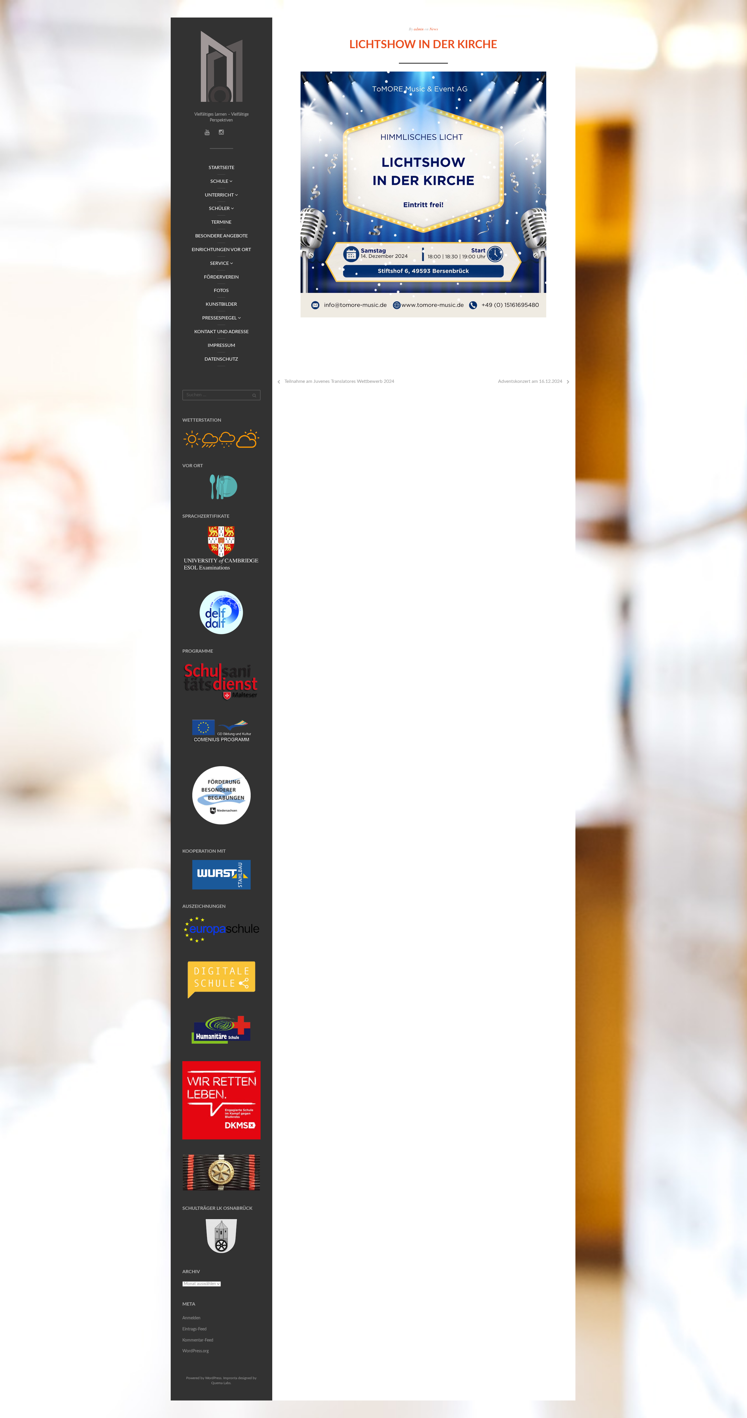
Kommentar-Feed (197, 1340)
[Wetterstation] (221, 439)
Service (220, 263)
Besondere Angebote (221, 236)
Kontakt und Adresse (221, 331)
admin (419, 29)
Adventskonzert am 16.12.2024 (530, 381)
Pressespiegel (220, 318)
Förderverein (221, 277)
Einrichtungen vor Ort (221, 249)
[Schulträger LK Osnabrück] (221, 1236)
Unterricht (220, 195)
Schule (219, 181)
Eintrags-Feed (194, 1329)
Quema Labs (221, 1383)
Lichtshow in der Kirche (423, 44)
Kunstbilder (221, 304)
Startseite (221, 167)
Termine (221, 222)
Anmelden (191, 1318)
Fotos (221, 290)
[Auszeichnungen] (221, 929)
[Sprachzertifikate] (221, 550)
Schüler (220, 208)
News (434, 29)
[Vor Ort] (221, 487)
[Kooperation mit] (221, 874)
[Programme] (221, 682)
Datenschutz (221, 359)
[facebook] (221, 133)
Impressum (221, 345)
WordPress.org (195, 1351)
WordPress (213, 1378)
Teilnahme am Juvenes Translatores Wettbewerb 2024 (339, 381)
